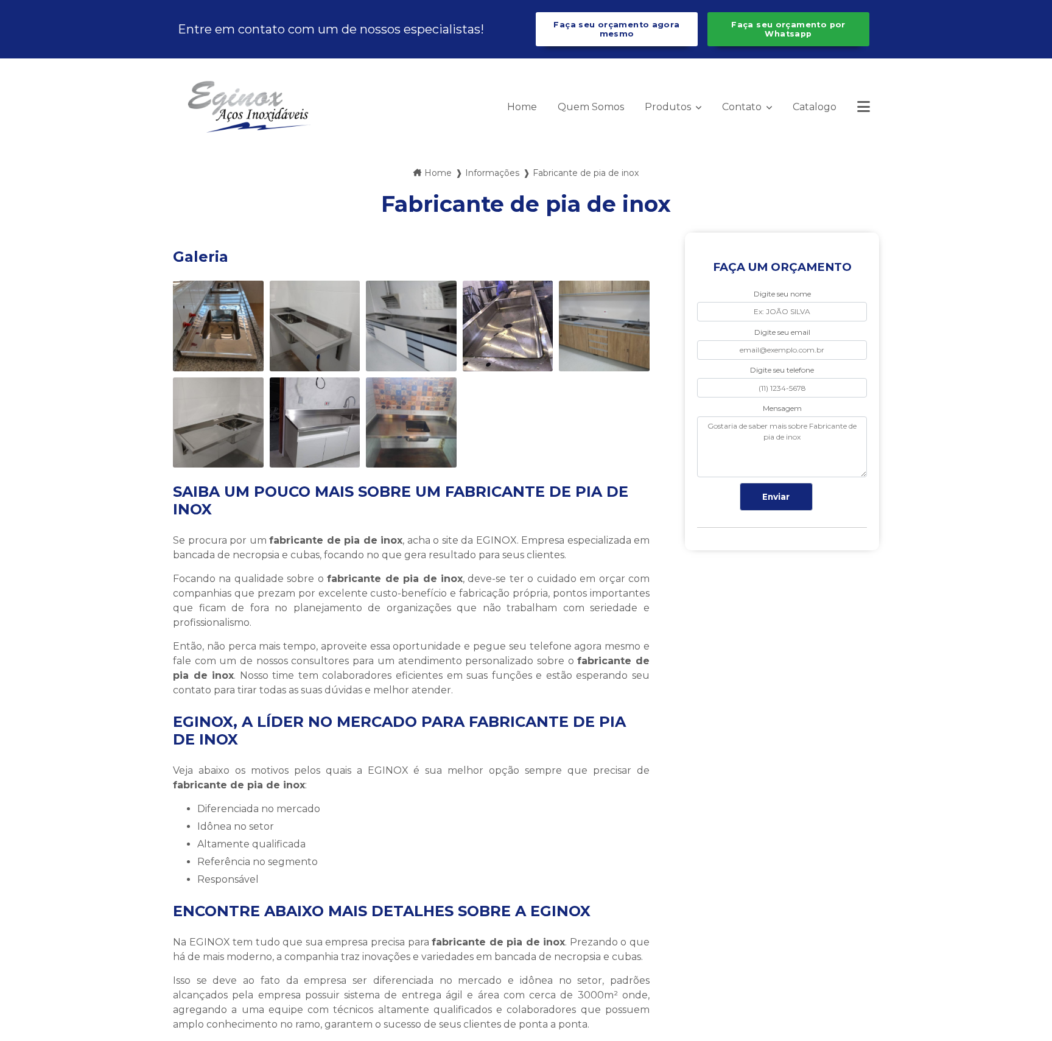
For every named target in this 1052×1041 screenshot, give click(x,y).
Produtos (669, 107)
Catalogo (814, 107)
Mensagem (782, 408)
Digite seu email (782, 332)
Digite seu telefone (782, 369)
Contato (743, 107)
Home (522, 107)
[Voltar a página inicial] (249, 106)
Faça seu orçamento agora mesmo (616, 29)
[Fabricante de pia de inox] (218, 326)
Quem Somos (591, 107)
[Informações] (863, 106)
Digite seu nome (782, 293)
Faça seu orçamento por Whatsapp (788, 29)
